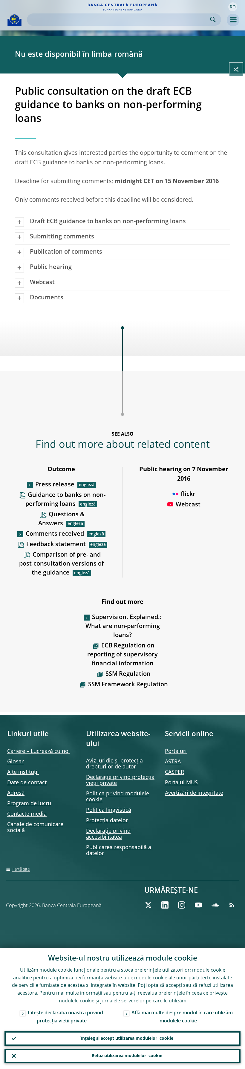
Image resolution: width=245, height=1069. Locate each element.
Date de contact (27, 782)
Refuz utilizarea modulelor (127, 1056)
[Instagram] (181, 905)
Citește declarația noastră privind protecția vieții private (65, 1017)
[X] (148, 905)
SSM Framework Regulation (128, 685)
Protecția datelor (107, 820)
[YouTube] (198, 905)
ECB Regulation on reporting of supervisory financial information (122, 655)
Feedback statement (56, 545)
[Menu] (233, 20)
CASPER (174, 772)
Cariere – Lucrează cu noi (38, 751)
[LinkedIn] (165, 905)
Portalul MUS (181, 782)
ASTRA (173, 762)
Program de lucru (29, 803)
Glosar (15, 762)
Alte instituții (23, 772)
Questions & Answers (61, 519)
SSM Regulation (128, 674)
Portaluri (176, 751)
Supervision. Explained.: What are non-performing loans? (123, 626)
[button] (232, 6)
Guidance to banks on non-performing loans (65, 499)
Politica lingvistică (108, 810)
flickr (188, 494)
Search (213, 19)
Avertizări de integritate (194, 793)
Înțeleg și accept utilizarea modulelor (127, 1038)
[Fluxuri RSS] (232, 905)
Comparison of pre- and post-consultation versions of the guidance (61, 564)
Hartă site (21, 869)
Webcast (188, 505)
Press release (54, 485)
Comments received (55, 534)
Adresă (15, 793)
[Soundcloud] (215, 905)
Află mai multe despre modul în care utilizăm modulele (182, 1017)
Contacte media (27, 814)
